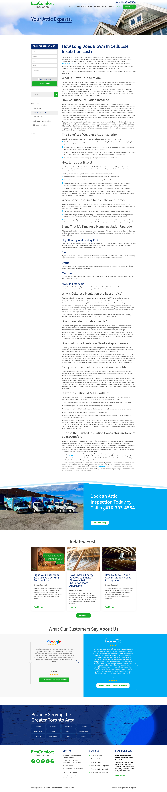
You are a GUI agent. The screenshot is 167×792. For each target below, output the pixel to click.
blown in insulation (69, 64)
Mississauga (83, 731)
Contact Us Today (99, 523)
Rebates (111, 6)
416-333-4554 (127, 2)
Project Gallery (94, 6)
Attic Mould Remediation (42, 121)
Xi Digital (132, 788)
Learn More (119, 775)
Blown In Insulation (40, 125)
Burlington (68, 726)
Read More (38, 607)
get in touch (102, 467)
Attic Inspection (96, 755)
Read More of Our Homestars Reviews (113, 685)
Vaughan (84, 736)
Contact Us (129, 7)
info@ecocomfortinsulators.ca (73, 768)
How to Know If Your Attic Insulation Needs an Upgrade (118, 577)
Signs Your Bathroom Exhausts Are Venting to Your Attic (46, 577)
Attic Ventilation (96, 762)
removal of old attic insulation (73, 456)
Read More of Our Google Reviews (54, 680)
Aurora (38, 726)
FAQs (104, 6)
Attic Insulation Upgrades (100, 766)
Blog (118, 6)
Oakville (38, 736)
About (70, 6)
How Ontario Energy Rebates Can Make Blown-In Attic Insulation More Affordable (81, 580)
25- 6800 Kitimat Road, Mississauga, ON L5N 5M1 (72, 761)
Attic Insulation (96, 759)
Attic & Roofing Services (41, 117)
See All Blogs (83, 615)
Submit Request (45, 84)
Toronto (68, 736)
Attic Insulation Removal (99, 769)
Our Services (79, 6)
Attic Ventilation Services (41, 109)
